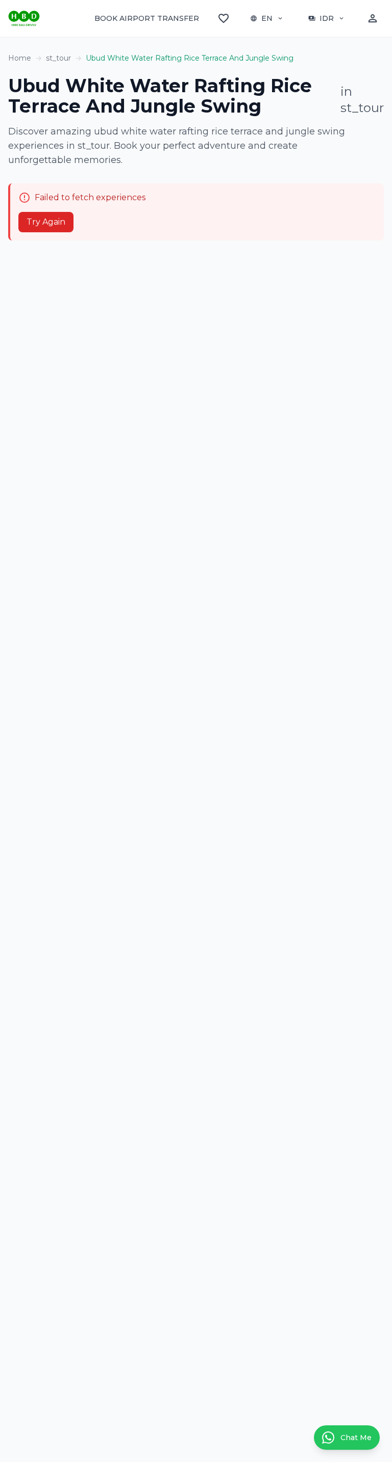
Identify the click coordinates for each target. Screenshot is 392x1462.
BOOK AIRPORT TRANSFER (146, 18)
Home (19, 58)
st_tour (58, 58)
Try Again (46, 222)
